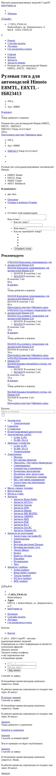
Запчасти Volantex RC (25, 530)
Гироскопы (19, 485)
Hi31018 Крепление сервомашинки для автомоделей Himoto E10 (28, 269)
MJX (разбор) (21, 581)
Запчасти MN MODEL (26, 513)
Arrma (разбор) (21, 569)
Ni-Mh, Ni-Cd (21, 440)
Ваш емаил (19, 228)
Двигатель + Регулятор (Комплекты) (33, 462)
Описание (12, 199)
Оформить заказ (33, 134)
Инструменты (14, 491)
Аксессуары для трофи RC (28, 536)
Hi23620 (18, 372)
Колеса (17, 553)
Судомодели (14, 428)
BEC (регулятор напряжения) (29, 479)
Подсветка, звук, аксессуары (29, 474)
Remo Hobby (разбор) (25, 572)
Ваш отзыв (13, 219)
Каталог (11, 57)
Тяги (16, 564)
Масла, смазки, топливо (20, 488)
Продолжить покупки (12, 134)
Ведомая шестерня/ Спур (27, 547)
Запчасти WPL (21, 507)
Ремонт (11, 40)
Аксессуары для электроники (29, 482)
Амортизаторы (21, 538)
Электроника (14, 454)
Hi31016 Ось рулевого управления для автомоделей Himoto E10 (27, 317)
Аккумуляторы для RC (19, 434)
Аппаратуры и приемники (28, 468)
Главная (11, 54)
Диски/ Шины (21, 550)
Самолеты (12, 426)
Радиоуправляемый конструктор (24, 431)
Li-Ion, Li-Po (20, 437)
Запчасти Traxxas (23, 505)
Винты (17, 541)
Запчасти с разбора (17, 567)
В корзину (6, 112)
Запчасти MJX (21, 519)
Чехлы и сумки (15, 493)
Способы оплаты (16, 43)
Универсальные (22, 451)
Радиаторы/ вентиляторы (27, 471)
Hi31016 (18, 324)
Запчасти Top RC (23, 527)
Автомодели (14, 420)
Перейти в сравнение (12, 730)
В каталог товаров (11, 697)
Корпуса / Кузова (23, 555)
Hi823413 (13, 151)
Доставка (12, 46)
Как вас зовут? (21, 222)
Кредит (11, 633)
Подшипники (21, 561)
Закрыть (5, 722)
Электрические (22, 423)
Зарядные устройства (18, 443)
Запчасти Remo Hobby (25, 499)
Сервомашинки (22, 465)
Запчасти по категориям (20, 533)
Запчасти (12, 60)
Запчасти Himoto (16, 62)
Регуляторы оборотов (25, 459)
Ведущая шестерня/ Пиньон (28, 544)
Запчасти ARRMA (23, 516)
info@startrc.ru (8, 5)
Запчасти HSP (21, 522)
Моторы (18, 457)
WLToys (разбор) (22, 578)
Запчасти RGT (21, 524)
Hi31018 (18, 276)
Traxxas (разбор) (22, 575)
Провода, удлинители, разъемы (30, 476)
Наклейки (19, 558)
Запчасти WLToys (23, 502)
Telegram (12, 13)
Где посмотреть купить (19, 49)
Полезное (12, 614)
